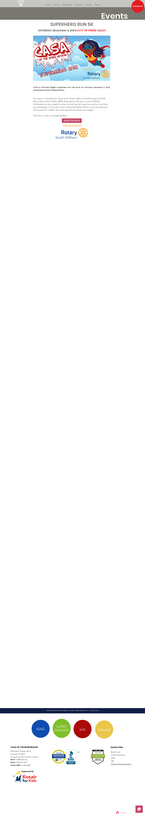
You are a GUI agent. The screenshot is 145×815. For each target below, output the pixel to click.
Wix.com (85, 710)
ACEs (113, 758)
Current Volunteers (118, 755)
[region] (41, 729)
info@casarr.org (21, 759)
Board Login (115, 752)
